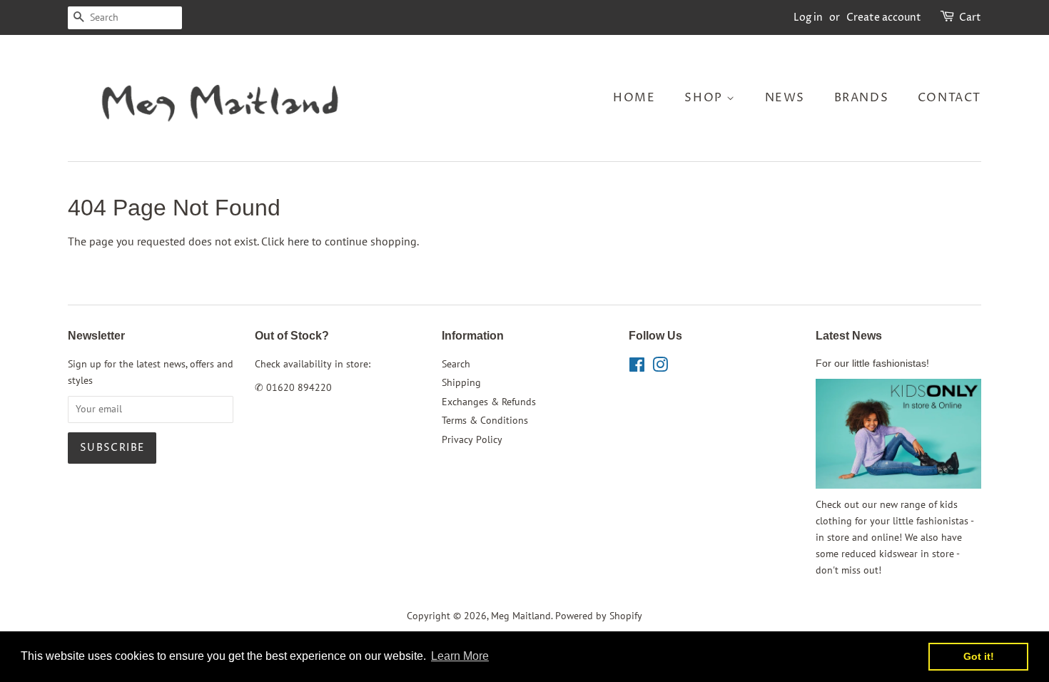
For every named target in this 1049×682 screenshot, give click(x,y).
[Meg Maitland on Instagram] (660, 367)
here (298, 241)
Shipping (461, 382)
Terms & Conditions (485, 420)
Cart (970, 17)
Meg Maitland (521, 615)
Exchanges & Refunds (489, 401)
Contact (949, 98)
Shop (705, 98)
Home (634, 98)
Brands (861, 98)
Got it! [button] (978, 656)
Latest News (849, 336)
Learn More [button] (460, 656)
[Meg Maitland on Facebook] (637, 367)
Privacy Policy (472, 439)
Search (456, 363)
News (785, 98)
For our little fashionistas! (872, 363)
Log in (808, 17)
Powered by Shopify (598, 615)
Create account (883, 17)
